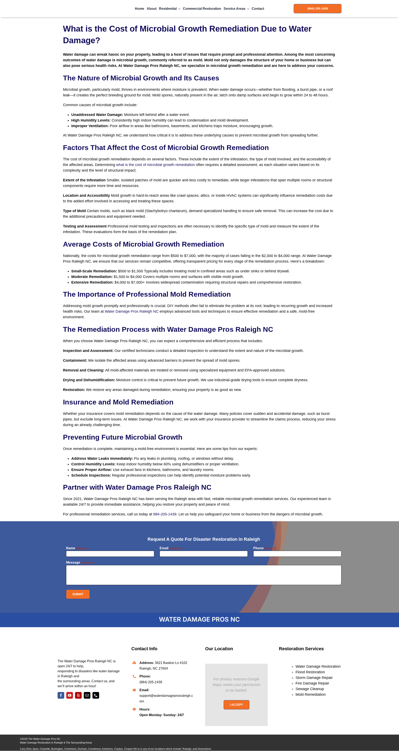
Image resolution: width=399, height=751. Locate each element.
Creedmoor (94, 748)
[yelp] (78, 695)
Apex (35, 748)
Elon (29, 748)
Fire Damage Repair (312, 683)
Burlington (57, 748)
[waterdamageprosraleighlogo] (89, 637)
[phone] (95, 695)
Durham (82, 748)
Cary (22, 748)
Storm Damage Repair (314, 678)
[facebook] (61, 695)
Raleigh (186, 748)
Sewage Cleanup (310, 689)
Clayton (118, 748)
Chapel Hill (130, 748)
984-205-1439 (164, 514)
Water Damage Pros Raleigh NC (132, 311)
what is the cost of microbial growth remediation (155, 165)
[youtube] (69, 695)
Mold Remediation (311, 694)
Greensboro (204, 748)
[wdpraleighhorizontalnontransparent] (81, 3)
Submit (78, 594)
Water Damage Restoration (318, 666)
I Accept (236, 704)
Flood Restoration (310, 672)
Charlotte (45, 748)
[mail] (87, 695)
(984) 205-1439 (150, 682)
